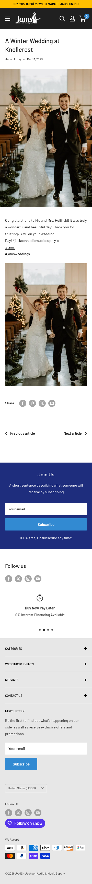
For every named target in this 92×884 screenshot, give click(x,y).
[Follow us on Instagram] (28, 578)
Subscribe (46, 524)
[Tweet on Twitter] (42, 403)
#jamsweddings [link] (17, 254)
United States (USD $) (22, 788)
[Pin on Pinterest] (32, 403)
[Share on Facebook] (22, 403)
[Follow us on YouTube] (37, 578)
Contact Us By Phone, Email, (37, 614)
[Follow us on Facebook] (8, 578)
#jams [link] (10, 247)
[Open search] (62, 18)
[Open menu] (7, 19)
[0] (82, 19)
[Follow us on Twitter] (18, 578)
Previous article (22, 433)
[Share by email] (51, 403)
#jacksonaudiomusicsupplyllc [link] (36, 240)
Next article (73, 433)
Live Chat (71, 614)
